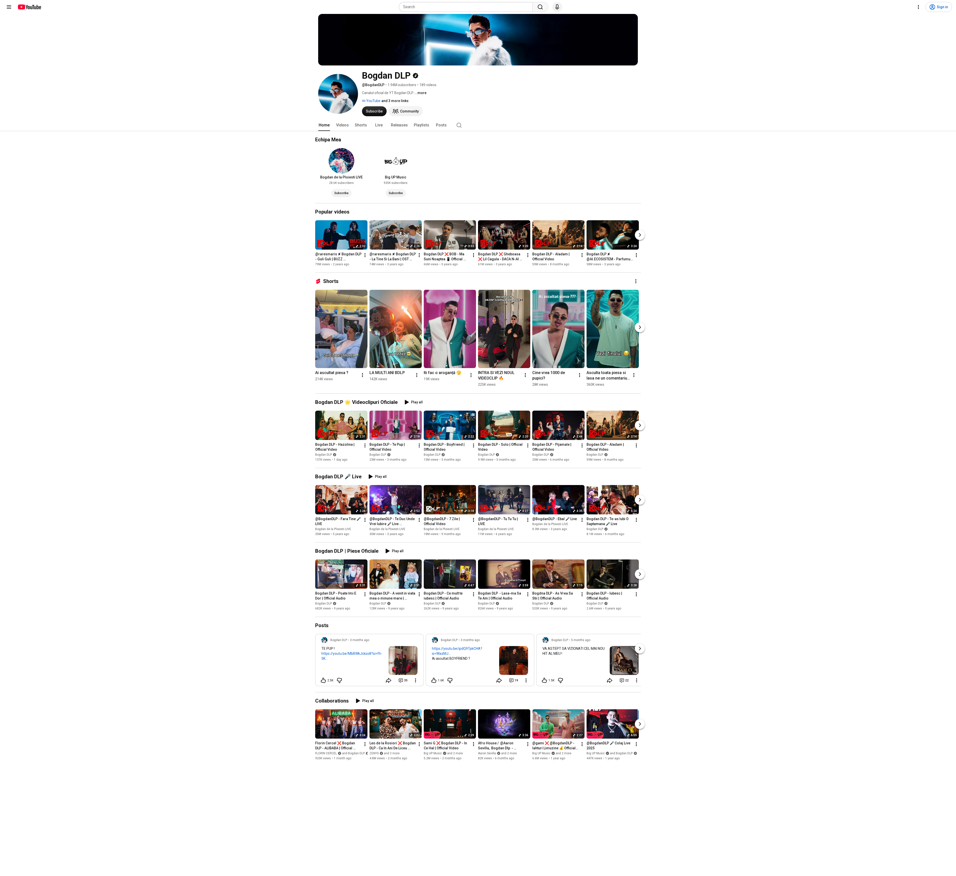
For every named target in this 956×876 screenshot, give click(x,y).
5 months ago (580, 640)
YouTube (372, 101)
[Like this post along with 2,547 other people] (323, 680)
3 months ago (359, 640)
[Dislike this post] (339, 680)
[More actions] (365, 255)
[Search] (540, 7)
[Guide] (9, 7)
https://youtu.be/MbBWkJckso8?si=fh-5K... (351, 656)
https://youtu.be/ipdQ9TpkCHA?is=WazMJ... (457, 651)
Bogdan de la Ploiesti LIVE (333, 529)
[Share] (389, 680)
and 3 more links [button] (395, 101)
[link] (369, 661)
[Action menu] (415, 680)
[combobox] (467, 7)
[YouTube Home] (29, 7)
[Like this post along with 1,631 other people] (434, 680)
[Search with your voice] (557, 7)
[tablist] (478, 125)
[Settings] (918, 7)
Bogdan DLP (323, 454)
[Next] (640, 235)
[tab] (324, 125)
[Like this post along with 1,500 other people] (544, 680)
